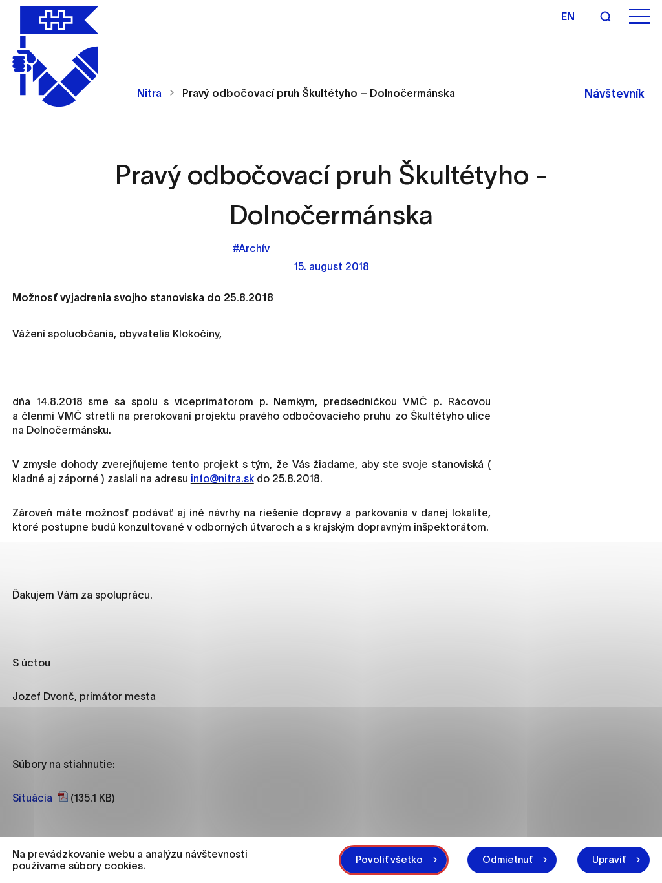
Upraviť (609, 859)
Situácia (32, 797)
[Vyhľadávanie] (605, 16)
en (568, 16)
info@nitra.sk (222, 478)
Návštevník (614, 93)
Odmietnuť (507, 859)
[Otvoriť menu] (639, 16)
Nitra (149, 93)
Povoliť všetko (389, 859)
